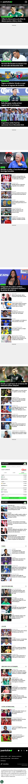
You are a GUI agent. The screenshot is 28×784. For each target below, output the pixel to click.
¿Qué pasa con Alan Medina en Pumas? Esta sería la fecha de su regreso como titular (19, 568)
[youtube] (26, 750)
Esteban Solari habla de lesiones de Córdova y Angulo (19, 576)
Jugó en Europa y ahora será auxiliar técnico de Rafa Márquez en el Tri (18, 617)
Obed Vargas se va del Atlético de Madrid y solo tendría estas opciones (19, 689)
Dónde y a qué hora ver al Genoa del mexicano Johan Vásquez (14, 384)
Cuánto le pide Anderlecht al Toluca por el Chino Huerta (18, 656)
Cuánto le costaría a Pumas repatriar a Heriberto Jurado (18, 218)
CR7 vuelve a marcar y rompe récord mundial (19, 329)
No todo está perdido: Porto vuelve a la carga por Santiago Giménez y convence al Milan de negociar (19, 673)
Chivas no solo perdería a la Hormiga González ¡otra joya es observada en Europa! (19, 177)
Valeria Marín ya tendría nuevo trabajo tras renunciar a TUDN (19, 433)
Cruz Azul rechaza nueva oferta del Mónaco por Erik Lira (19, 631)
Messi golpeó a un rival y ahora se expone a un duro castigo (19, 391)
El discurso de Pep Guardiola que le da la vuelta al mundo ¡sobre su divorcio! (18, 400)
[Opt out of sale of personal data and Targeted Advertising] (2, 781)
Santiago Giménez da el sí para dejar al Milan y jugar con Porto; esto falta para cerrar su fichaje (19, 409)
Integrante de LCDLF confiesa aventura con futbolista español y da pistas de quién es (13, 288)
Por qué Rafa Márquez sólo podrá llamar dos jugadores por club (18, 592)
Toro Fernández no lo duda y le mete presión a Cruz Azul (19, 320)
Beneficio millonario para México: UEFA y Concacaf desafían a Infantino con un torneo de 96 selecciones (17, 531)
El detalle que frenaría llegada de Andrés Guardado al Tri (19, 608)
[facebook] (18, 750)
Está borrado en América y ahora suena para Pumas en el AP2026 (19, 202)
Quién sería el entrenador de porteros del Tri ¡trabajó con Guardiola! (19, 425)
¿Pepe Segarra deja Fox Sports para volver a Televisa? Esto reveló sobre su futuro (19, 305)
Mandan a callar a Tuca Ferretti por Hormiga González (14, 170)
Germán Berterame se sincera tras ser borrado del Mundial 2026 (14, 65)
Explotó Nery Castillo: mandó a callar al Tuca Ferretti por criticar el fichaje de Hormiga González (17, 516)
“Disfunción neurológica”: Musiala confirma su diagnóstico (18, 737)
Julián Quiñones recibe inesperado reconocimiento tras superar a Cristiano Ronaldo (18, 681)
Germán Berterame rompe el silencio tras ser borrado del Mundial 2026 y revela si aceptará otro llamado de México (16, 538)
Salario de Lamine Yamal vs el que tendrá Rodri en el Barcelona (19, 712)
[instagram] (21, 750)
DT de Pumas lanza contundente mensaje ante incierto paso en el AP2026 (18, 552)
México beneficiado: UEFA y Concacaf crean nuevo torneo (19, 295)
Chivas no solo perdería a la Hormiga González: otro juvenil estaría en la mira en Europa (17, 523)
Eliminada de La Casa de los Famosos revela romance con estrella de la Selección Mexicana (19, 339)
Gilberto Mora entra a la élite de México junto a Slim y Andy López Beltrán (13, 20)
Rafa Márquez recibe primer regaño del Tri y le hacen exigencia (11, 104)
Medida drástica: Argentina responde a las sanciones (18, 185)
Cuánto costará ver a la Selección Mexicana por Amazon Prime (17, 211)
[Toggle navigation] (1, 2)
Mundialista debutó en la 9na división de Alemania (19, 720)
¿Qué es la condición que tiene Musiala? (19, 728)
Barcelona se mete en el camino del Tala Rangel (17, 312)
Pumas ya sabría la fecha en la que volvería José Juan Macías (19, 193)
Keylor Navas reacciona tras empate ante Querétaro (18, 559)
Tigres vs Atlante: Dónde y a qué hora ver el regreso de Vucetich (13, 84)
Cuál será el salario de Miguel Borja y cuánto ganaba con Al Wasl (19, 649)
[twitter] (24, 750)
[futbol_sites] (5, 764)
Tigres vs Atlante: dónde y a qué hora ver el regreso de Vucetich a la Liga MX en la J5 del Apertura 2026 (17, 508)
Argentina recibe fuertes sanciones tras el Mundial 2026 (12, 124)
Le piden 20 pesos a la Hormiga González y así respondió (19, 639)
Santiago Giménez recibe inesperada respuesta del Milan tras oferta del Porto (19, 697)
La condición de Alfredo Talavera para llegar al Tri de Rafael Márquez (19, 600)
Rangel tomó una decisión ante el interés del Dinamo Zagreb (19, 416)
